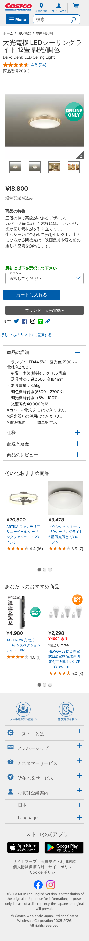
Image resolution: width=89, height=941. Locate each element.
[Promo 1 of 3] (39, 570)
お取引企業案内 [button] (32, 792)
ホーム (8, 33)
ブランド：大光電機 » (44, 310)
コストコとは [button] (30, 733)
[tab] (44, 732)
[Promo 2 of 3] (44, 570)
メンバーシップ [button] (32, 748)
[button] (75, 19)
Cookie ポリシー (44, 872)
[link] (16, 321)
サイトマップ (25, 861)
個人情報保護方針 (28, 866)
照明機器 (24, 33)
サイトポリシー (62, 866)
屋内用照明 (44, 33)
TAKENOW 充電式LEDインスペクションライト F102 (23, 645)
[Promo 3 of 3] (50, 570)
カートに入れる (31, 294)
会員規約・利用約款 (58, 861)
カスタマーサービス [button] (37, 763)
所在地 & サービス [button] (35, 778)
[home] (19, 7)
